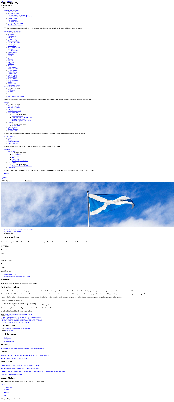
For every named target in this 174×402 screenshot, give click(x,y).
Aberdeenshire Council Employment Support (17, 276)
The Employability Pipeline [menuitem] (16, 96)
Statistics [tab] (6, 339)
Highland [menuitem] (10, 60)
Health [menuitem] (10, 122)
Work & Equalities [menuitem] (13, 112)
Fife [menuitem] (9, 57)
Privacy (6, 389)
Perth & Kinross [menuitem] (12, 72)
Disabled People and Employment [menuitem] (21, 120)
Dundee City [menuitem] (11, 44)
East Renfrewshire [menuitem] (13, 51)
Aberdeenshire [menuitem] (12, 36)
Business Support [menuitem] (13, 18)
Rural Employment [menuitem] (13, 127)
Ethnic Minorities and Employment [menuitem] (22, 117)
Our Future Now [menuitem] (13, 21)
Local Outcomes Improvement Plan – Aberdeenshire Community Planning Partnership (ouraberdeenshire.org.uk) (33, 371)
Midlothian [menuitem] (11, 64)
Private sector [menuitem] (15, 156)
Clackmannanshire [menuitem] (13, 41)
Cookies (6, 391)
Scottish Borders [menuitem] (12, 75)
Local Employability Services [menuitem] (12, 31)
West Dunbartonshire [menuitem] (14, 85)
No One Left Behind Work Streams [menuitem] (22, 166)
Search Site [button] (28, 180)
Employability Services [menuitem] (11, 10)
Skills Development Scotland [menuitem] (20, 161)
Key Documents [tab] (9, 341)
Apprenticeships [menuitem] (12, 20)
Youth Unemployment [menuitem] (14, 111)
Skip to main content (7, 1)
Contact (6, 392)
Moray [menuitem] (10, 65)
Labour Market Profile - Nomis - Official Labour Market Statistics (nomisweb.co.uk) (25, 355)
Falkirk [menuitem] (10, 55)
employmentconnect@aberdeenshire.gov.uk (17, 328)
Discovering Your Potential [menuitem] (15, 23)
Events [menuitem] (10, 140)
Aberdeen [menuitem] (11, 34)
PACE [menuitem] (10, 109)
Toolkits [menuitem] (10, 91)
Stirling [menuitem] (10, 82)
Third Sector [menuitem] (15, 159)
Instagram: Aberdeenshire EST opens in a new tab (15, 322)
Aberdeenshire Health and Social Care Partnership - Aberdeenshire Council (22, 348)
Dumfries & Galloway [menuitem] (14, 42)
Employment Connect (10, 274)
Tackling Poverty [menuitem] (13, 129)
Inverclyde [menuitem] (11, 62)
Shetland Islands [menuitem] (12, 77)
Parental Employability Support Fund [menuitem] (18, 15)
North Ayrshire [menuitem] (12, 67)
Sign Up (3, 384)
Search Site (4, 180)
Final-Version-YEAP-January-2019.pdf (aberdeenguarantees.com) (20, 365)
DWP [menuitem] (13, 157)
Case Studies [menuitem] (11, 167)
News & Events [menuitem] (8, 136)
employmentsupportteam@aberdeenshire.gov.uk (18, 314)
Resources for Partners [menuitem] (10, 87)
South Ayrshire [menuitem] (12, 78)
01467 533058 (9, 315)
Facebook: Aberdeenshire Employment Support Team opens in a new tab (22, 319)
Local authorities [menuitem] (16, 154)
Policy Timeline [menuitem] (12, 130)
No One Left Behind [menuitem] (14, 13)
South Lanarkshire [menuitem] (13, 80)
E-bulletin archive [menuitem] (13, 143)
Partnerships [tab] (7, 338)
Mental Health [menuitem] (16, 125)
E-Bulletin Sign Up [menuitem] (13, 141)
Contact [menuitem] (6, 173)
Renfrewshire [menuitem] (12, 73)
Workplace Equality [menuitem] (17, 116)
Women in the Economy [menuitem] (18, 119)
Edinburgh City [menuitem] (12, 52)
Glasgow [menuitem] (10, 59)
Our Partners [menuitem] (11, 151)
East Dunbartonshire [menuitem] (14, 47)
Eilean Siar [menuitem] (11, 54)
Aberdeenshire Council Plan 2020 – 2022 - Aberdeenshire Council (20, 368)
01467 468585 (9, 330)
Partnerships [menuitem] (7, 149)
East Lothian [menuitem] (11, 49)
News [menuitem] (9, 138)
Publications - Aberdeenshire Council (11, 374)
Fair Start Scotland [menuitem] (13, 106)
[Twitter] (5, 395)
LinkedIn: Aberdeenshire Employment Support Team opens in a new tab (21, 320)
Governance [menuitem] (11, 162)
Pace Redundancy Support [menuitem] (15, 25)
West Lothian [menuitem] (12, 83)
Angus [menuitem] (10, 37)
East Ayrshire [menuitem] (12, 46)
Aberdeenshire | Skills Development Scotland (14, 358)
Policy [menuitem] (6, 102)
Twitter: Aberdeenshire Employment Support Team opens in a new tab (21, 317)
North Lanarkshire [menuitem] (13, 69)
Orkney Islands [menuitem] (12, 70)
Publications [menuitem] (11, 90)
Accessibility (8, 387)
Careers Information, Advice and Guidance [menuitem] (20, 17)
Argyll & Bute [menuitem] (12, 39)
